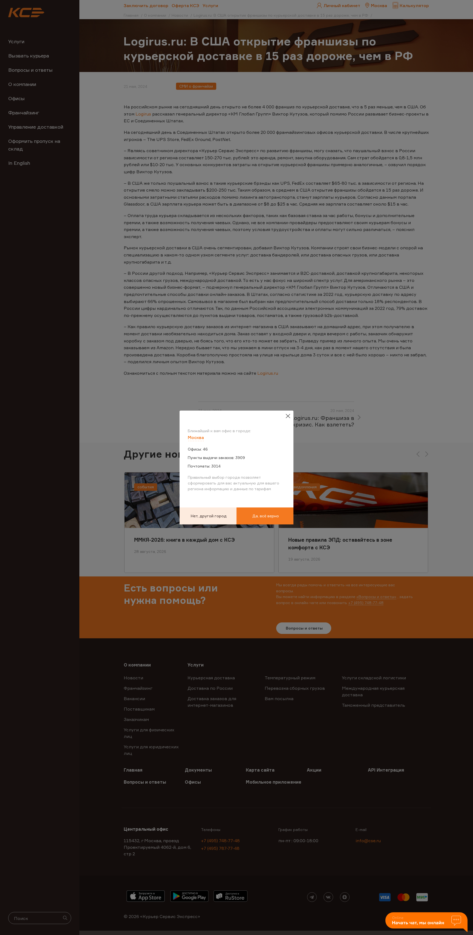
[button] (426, 922)
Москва (196, 437)
